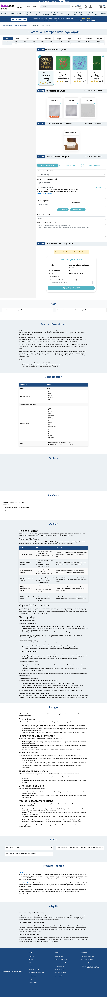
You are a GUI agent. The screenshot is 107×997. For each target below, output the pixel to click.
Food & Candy (88, 13)
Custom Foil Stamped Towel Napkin (97, 77)
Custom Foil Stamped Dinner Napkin (80, 77)
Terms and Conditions (61, 963)
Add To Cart (73, 288)
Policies (89, 39)
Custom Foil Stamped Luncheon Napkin (63, 77)
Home (5, 25)
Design (58, 39)
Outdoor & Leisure (81, 13)
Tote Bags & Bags (54, 13)
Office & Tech (75, 13)
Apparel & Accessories (46, 13)
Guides (35, 6)
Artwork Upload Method (47, 179)
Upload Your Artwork (47, 165)
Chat (80, 8)
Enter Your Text (70, 165)
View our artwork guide (44, 193)
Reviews (48, 39)
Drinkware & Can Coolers (37, 13)
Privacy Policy (59, 956)
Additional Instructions (46, 222)
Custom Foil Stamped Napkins (17, 25)
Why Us (99, 39)
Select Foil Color (44, 214)
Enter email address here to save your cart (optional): (66, 280)
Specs (28, 39)
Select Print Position (45, 171)
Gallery (38, 39)
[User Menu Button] (85, 6)
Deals (28, 6)
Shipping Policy (59, 966)
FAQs (79, 39)
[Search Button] (68, 6)
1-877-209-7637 (76, 6)
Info (17, 39)
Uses (30, 979)
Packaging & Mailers (95, 13)
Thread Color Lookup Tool (36, 973)
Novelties (103, 13)
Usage (68, 39)
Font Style (76, 202)
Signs (61, 13)
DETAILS (67, 1)
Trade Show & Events (27, 13)
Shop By (12, 13)
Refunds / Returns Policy (62, 959)
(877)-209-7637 (90, 956)
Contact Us (32, 976)
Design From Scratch (94, 165)
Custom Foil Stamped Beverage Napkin (46, 78)
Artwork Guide (33, 982)
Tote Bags (18, 13)
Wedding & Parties (67, 13)
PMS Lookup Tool (34, 969)
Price (7, 39)
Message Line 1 (44, 201)
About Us (31, 956)
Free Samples (19, 6)
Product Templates (60, 973)
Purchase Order (59, 969)
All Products (4, 13)
